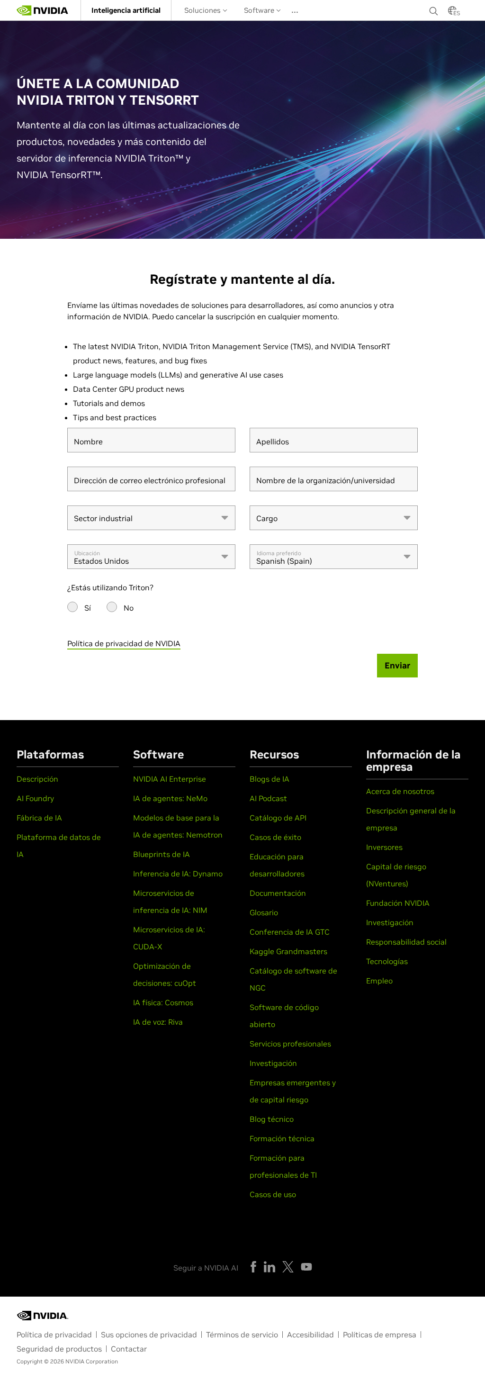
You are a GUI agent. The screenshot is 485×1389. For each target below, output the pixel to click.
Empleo (379, 980)
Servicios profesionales (290, 1043)
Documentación (278, 893)
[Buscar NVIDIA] (434, 8)
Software (260, 10)
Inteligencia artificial (126, 10)
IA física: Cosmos (163, 1002)
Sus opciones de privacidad (149, 1334)
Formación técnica (282, 1138)
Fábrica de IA (39, 817)
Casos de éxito (275, 837)
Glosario (264, 912)
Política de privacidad (54, 1334)
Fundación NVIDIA (398, 903)
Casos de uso (273, 1194)
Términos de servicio (242, 1334)
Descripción (37, 779)
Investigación (273, 1063)
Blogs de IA (269, 779)
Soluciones (203, 10)
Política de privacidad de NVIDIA (123, 643)
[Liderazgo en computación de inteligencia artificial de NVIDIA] (43, 10)
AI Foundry (35, 798)
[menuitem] (126, 10)
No (129, 608)
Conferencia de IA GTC (290, 932)
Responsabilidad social (406, 942)
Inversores (384, 847)
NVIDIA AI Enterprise (169, 779)
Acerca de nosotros (400, 791)
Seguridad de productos (59, 1348)
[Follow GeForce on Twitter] (288, 1266)
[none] (434, 10)
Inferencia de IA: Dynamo (178, 873)
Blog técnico (272, 1119)
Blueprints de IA (161, 854)
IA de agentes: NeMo (170, 798)
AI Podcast (268, 798)
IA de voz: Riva (158, 1022)
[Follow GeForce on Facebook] (253, 1266)
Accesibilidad (310, 1334)
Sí (87, 608)
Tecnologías (387, 961)
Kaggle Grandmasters (288, 951)
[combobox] (151, 517)
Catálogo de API (278, 817)
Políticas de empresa (379, 1334)
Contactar (129, 1348)
